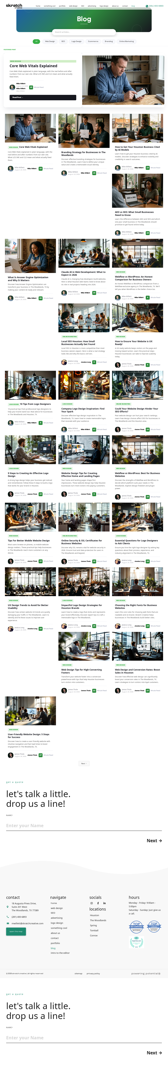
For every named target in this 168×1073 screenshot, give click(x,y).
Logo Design (77, 41)
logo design (104, 6)
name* (9, 815)
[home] (15, 6)
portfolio (62, 6)
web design (73, 6)
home (38, 6)
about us (115, 6)
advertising (92, 6)
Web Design (50, 41)
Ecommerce (93, 41)
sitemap (78, 974)
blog (133, 6)
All (36, 41)
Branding (109, 41)
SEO (82, 6)
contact (125, 6)
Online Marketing (126, 41)
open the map (16, 932)
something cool (49, 6)
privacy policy (93, 974)
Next (152, 841)
